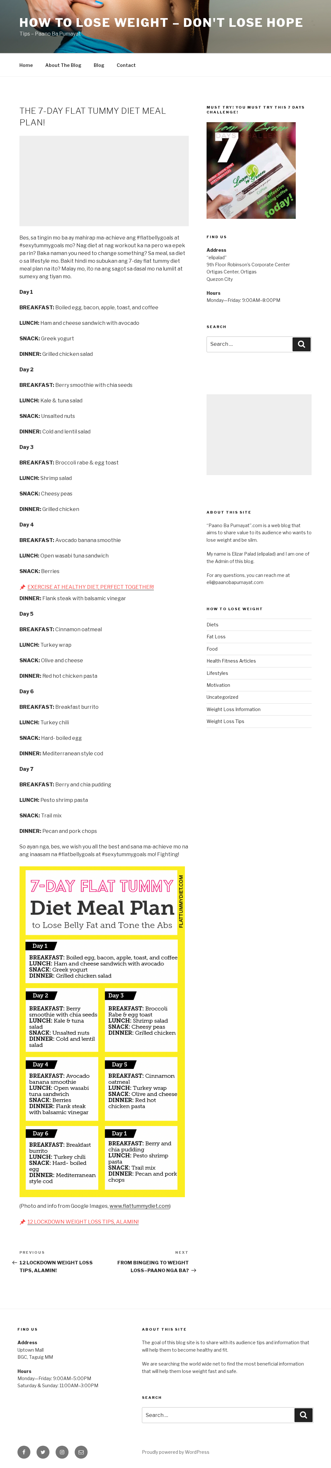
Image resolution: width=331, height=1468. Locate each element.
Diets (213, 624)
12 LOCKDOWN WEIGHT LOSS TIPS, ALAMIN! (83, 1222)
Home (26, 65)
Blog (99, 65)
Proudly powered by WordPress (175, 1452)
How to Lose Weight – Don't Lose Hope (161, 23)
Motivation (218, 685)
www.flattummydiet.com (139, 1206)
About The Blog (63, 65)
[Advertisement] (104, 181)
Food (212, 649)
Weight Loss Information (234, 709)
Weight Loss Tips (225, 721)
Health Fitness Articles (231, 661)
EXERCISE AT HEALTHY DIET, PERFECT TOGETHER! (90, 587)
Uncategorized (222, 697)
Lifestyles (217, 673)
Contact (126, 65)
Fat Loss (216, 636)
